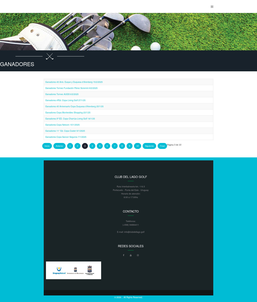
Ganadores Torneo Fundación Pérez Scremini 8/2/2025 (71, 88)
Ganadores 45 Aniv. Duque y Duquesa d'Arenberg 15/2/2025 (74, 81)
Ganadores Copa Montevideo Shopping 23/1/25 (67, 112)
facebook (123, 256)
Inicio (47, 146)
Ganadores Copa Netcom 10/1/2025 (62, 124)
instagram (138, 256)
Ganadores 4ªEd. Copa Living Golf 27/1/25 (65, 100)
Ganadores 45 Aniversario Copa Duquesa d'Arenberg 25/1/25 (74, 106)
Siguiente (149, 146)
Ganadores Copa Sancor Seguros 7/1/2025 (65, 136)
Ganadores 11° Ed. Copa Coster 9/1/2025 (65, 130)
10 (137, 146)
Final (162, 146)
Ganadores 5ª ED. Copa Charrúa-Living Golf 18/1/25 (70, 118)
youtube (131, 256)
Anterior (59, 146)
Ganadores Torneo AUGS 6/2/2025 (62, 94)
